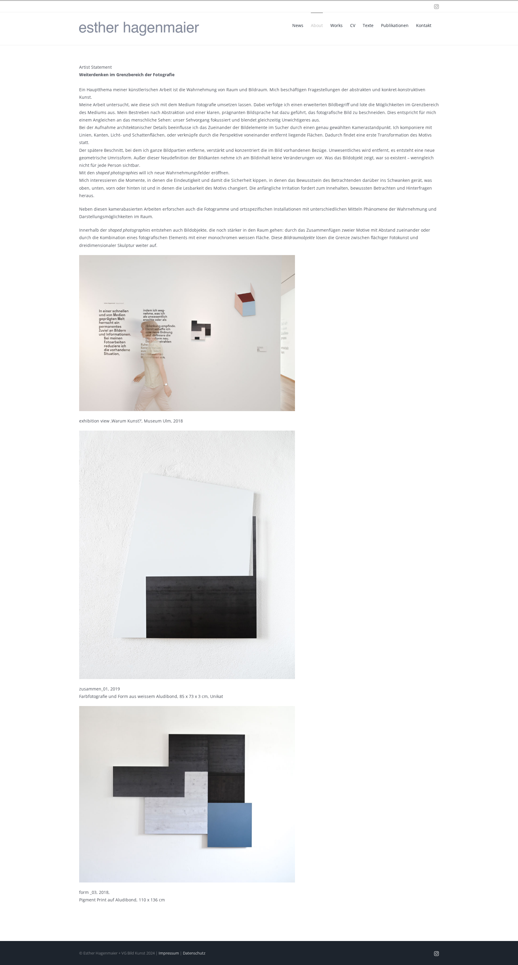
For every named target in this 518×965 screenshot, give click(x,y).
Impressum (169, 953)
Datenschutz (194, 953)
